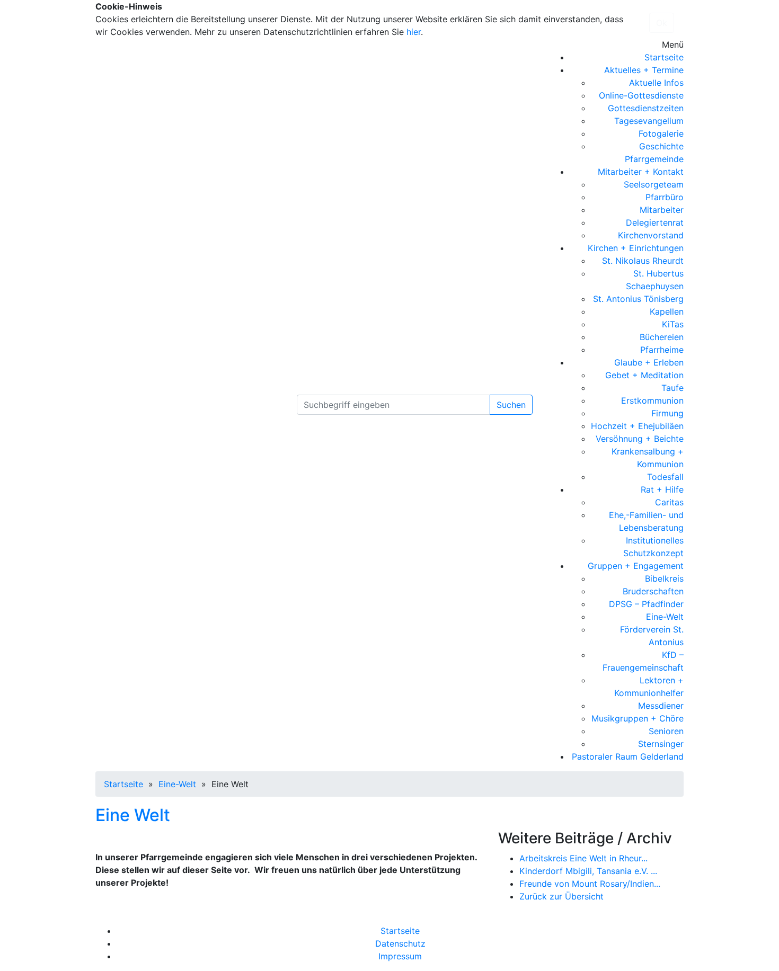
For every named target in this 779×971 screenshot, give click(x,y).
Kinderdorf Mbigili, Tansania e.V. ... (588, 871)
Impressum (400, 956)
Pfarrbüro (664, 197)
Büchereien (662, 337)
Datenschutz (400, 943)
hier (413, 31)
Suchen (511, 404)
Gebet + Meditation (644, 375)
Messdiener (661, 705)
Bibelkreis (664, 578)
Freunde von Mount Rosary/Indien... (589, 883)
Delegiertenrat (655, 222)
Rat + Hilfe (662, 489)
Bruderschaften (653, 591)
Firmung (667, 413)
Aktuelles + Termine (644, 70)
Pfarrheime (662, 349)
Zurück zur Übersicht (561, 896)
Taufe (672, 387)
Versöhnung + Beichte (640, 438)
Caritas (669, 502)
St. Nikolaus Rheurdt (643, 260)
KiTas (673, 324)
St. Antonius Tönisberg (638, 298)
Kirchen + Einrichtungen (636, 248)
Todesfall (665, 476)
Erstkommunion (652, 400)
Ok (661, 22)
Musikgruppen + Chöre (637, 718)
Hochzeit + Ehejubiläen (637, 426)
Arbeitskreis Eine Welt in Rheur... (583, 858)
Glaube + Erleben (649, 362)
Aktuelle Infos (656, 82)
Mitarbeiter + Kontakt (641, 171)
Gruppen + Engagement (636, 565)
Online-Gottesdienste (641, 95)
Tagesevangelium (649, 120)
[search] (393, 405)
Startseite (664, 57)
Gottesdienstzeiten (646, 108)
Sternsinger (661, 743)
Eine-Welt (665, 616)
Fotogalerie (661, 133)
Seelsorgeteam (654, 184)
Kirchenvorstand (651, 235)
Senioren (666, 731)
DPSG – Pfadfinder (646, 604)
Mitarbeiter (662, 209)
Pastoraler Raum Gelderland (628, 756)
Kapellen (667, 311)
